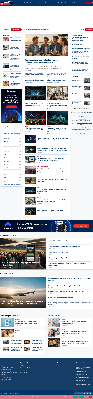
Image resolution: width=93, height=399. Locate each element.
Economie (12, 171)
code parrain (89, 123)
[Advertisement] (46, 17)
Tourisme (47, 3)
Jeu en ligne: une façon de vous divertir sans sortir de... (36, 29)
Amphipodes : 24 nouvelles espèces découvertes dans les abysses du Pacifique (56, 130)
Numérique (12, 151)
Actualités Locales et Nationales (12, 133)
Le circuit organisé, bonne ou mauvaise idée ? (61, 297)
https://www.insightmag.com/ (81, 127)
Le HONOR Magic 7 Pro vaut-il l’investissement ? (62, 241)
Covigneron (81, 116)
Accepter (75, 396)
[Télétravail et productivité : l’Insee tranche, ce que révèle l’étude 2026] (6, 47)
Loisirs (41, 3)
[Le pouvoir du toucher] (7, 333)
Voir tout (14, 235)
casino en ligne (82, 119)
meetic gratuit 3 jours (82, 129)
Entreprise (12, 138)
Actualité (29, 3)
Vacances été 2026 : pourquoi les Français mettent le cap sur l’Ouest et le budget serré (69, 279)
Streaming (67, 3)
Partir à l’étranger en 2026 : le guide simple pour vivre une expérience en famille (69, 303)
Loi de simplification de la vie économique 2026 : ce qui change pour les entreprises (57, 105)
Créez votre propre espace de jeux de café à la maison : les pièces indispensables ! (67, 264)
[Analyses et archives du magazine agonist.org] (87, 88)
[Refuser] (90, 397)
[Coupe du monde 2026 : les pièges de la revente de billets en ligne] (23, 253)
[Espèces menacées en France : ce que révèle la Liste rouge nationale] (30, 180)
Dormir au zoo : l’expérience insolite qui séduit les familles (65, 286)
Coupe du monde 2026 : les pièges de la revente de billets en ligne (21, 264)
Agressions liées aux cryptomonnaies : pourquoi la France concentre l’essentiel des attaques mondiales (56, 80)
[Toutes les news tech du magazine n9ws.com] (87, 80)
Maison (12, 158)
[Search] (92, 3)
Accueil (23, 3)
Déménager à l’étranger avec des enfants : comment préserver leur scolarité (80, 64)
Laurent (4, 267)
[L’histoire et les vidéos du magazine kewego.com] (87, 103)
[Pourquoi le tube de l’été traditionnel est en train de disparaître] (27, 349)
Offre (8, 379)
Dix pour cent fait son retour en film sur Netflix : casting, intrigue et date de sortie (83, 367)
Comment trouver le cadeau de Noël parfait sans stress (64, 246)
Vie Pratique (76, 3)
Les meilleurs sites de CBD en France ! (59, 252)
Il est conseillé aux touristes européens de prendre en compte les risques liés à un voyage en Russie (22, 302)
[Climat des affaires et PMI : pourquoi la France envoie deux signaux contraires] (6, 349)
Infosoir (4, 305)
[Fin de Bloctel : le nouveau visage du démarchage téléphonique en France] (7, 322)
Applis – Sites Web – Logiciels (12, 184)
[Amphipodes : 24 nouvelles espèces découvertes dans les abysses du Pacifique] (57, 122)
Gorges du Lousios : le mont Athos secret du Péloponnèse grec (66, 291)
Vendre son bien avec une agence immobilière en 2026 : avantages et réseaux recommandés (80, 39)
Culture (35, 3)
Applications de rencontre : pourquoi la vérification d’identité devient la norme (83, 384)
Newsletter (89, 29)
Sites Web (60, 3)
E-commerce (5, 236)
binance (85, 120)
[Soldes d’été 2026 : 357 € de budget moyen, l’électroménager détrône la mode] (6, 39)
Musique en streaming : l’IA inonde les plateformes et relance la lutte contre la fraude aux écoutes (34, 80)
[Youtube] (83, 29)
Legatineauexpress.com (82, 135)
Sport (12, 181)
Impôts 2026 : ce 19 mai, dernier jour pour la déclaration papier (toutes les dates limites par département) (15, 57)
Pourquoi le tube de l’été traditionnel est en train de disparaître (37, 349)
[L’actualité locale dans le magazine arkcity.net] (87, 95)
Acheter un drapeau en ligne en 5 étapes (59, 258)
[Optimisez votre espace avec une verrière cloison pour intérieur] (54, 322)
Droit (12, 174)
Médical (12, 164)
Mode (12, 177)
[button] (23, 29)
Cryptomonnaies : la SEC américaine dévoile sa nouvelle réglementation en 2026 (83, 373)
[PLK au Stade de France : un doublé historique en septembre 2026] (35, 97)
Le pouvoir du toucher (77, 44)
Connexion (88, 2)
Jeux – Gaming (12, 167)
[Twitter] (81, 29)
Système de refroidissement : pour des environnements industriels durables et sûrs (15, 66)
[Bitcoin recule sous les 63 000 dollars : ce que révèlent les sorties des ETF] (35, 121)
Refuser (81, 396)
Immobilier (12, 161)
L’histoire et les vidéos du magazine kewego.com (77, 102)
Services (54, 3)
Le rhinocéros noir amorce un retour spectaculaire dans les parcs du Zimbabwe (82, 379)
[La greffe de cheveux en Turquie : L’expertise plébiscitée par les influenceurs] (54, 332)
